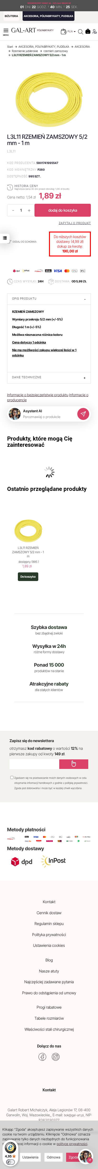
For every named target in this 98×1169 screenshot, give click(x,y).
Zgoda (73, 1157)
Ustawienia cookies (49, 945)
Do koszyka (28, 576)
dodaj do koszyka (62, 210)
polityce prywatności (72, 1144)
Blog (49, 960)
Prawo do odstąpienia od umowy (49, 992)
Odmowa (53, 1157)
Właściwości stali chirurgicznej (49, 1029)
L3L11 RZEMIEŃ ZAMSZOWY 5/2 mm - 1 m (28, 552)
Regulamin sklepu (49, 923)
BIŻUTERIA (11, 16)
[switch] (10, 1162)
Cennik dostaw (49, 912)
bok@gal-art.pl (74, 1115)
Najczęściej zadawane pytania (49, 981)
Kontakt (49, 901)
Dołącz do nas (49, 1046)
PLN (70, 31)
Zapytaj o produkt (75, 223)
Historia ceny (26, 186)
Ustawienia (30, 1157)
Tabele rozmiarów (49, 1018)
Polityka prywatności (49, 934)
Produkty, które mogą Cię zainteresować (39, 441)
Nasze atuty (49, 971)
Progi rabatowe (49, 1007)
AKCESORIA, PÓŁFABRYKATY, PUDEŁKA (48, 16)
